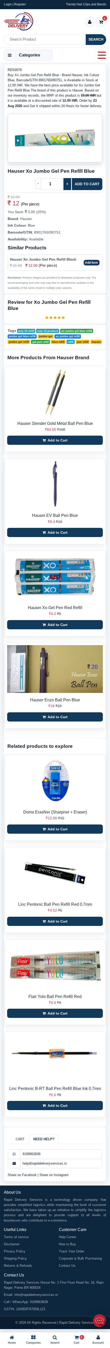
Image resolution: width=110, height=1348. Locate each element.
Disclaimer (11, 1244)
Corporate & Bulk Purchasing (80, 1258)
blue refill (58, 341)
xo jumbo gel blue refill (76, 330)
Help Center (67, 1237)
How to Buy (67, 1244)
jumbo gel (45, 336)
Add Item (91, 262)
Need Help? (43, 1139)
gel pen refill (40, 341)
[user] (89, 22)
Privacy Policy (14, 1251)
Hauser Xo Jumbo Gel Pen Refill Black (43, 259)
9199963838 (31, 1154)
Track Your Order (71, 1251)
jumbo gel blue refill (22, 336)
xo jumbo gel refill (68, 336)
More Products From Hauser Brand (48, 357)
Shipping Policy (15, 1258)
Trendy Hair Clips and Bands (86, 4)
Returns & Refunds (18, 1266)
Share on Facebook (23, 1175)
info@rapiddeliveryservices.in (36, 1295)
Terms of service (16, 1237)
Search (96, 39)
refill (70, 341)
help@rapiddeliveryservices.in (45, 1163)
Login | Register (15, 4)
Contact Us (67, 1266)
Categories (29, 55)
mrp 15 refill (26, 330)
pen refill (83, 341)
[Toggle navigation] (100, 55)
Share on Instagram (54, 1175)
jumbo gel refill (19, 341)
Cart (20, 1139)
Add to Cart (87, 184)
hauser (96, 341)
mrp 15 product (47, 330)
